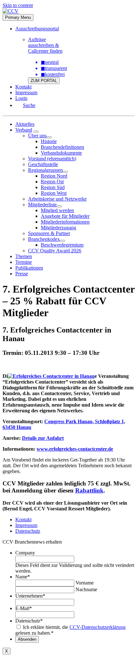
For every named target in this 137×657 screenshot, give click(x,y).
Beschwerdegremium (62, 245)
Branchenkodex (44, 239)
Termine (23, 262)
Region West (54, 193)
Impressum (26, 92)
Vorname (85, 582)
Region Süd (53, 187)
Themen (23, 256)
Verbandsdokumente (61, 153)
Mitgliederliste (42, 204)
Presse (21, 273)
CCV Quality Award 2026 (54, 250)
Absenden (27, 639)
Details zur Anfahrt (43, 438)
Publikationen (29, 268)
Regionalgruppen (45, 170)
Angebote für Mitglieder (65, 216)
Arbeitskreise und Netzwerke (57, 199)
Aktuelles (24, 124)
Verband (23, 130)
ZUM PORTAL (44, 80)
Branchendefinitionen (62, 147)
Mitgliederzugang (58, 227)
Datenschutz (27, 531)
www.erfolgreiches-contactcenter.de (75, 449)
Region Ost (52, 181)
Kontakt (23, 86)
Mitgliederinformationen (65, 222)
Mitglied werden (57, 210)
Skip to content (18, 5)
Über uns (37, 135)
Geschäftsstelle (43, 164)
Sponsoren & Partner (49, 233)
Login (21, 98)
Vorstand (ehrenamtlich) (52, 158)
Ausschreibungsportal (37, 28)
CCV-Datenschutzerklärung (97, 627)
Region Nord (54, 176)
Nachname (86, 589)
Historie (49, 141)
